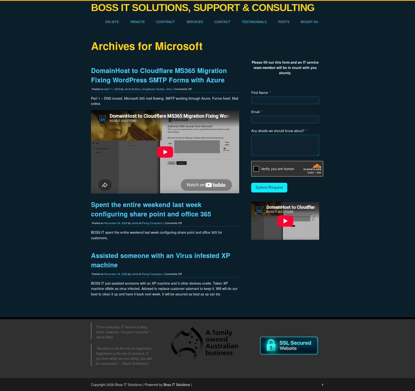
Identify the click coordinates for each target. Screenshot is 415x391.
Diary (138, 89)
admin (127, 89)
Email (255, 111)
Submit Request (269, 187)
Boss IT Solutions (177, 384)
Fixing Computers (152, 223)
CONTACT (222, 22)
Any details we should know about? (278, 130)
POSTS (283, 22)
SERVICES (194, 22)
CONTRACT (165, 22)
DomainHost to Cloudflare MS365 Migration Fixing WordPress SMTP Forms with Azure (159, 75)
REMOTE (137, 22)
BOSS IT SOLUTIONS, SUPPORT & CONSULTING (203, 7)
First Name (259, 92)
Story (169, 89)
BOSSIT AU (309, 22)
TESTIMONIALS (254, 22)
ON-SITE (112, 22)
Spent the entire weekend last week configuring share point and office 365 (151, 209)
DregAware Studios (153, 89)
